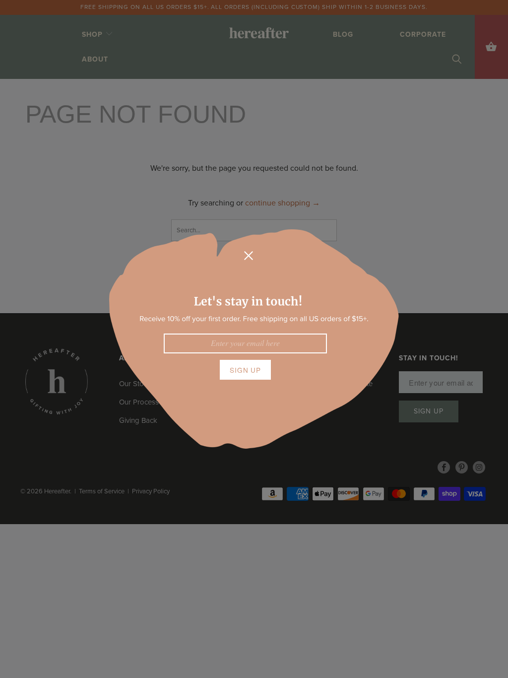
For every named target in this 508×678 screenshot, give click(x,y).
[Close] (248, 256)
